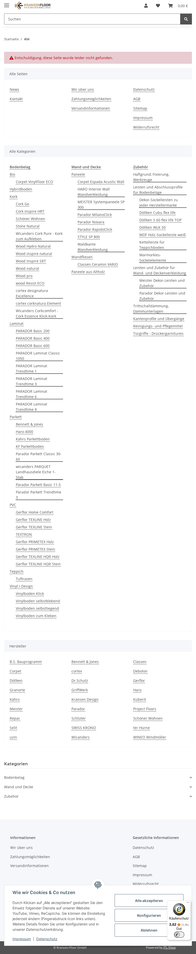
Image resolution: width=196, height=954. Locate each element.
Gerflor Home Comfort (34, 512)
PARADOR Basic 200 (33, 330)
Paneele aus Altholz (88, 271)
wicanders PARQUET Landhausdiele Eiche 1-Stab (36, 472)
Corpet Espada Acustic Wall (101, 181)
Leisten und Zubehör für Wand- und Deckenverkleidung (159, 270)
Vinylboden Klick (30, 593)
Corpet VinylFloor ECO (34, 181)
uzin (13, 737)
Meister (16, 708)
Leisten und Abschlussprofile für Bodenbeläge (158, 190)
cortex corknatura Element (38, 303)
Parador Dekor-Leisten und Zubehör (162, 296)
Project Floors (144, 708)
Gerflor (139, 680)
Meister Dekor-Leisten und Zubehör (162, 283)
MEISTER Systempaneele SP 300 (101, 204)
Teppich (16, 571)
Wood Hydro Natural (33, 246)
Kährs (15, 699)
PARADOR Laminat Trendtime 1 (31, 368)
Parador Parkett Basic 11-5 (38, 484)
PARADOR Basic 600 (33, 345)
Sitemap (140, 108)
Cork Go (22, 203)
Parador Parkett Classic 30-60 (39, 456)
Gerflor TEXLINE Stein (34, 527)
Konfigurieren (149, 915)
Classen (139, 661)
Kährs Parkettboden (33, 439)
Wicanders (80, 737)
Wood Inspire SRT (31, 261)
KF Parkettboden (30, 446)
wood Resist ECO (30, 283)
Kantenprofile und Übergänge (158, 318)
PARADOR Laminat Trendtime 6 (31, 394)
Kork (13, 196)
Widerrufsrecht (146, 127)
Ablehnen (149, 930)
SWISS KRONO (83, 727)
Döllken (16, 680)
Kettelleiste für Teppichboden (152, 245)
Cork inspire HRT (30, 211)
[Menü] (188, 903)
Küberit (139, 699)
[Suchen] (186, 19)
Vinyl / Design (21, 586)
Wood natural (27, 268)
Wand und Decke (18, 786)
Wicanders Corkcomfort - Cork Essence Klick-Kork (37, 313)
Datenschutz (46, 939)
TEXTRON (24, 534)
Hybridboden (21, 189)
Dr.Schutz (79, 680)
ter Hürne (141, 727)
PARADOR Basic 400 (33, 338)
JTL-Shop (169, 947)
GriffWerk (79, 690)
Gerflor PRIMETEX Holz (35, 541)
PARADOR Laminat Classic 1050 (38, 356)
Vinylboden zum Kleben (36, 615)
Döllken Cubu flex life (157, 212)
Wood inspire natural (34, 253)
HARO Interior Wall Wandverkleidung (94, 192)
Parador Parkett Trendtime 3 (38, 495)
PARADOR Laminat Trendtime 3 (31, 381)
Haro (137, 690)
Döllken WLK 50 (152, 227)
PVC (13, 504)
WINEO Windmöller (149, 737)
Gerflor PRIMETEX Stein (35, 549)
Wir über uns (82, 89)
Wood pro (24, 275)
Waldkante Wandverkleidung (93, 247)
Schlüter (78, 718)
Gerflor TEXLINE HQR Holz (37, 556)
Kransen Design (85, 699)
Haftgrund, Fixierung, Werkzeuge (151, 177)
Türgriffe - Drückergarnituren (158, 333)
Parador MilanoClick (95, 214)
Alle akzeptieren (149, 900)
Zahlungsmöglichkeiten (91, 98)
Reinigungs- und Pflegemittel (158, 326)
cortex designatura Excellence (32, 293)
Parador (78, 708)
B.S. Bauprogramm (26, 661)
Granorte (17, 690)
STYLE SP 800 (89, 236)
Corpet (15, 671)
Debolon (140, 671)
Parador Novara (91, 222)
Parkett (16, 416)
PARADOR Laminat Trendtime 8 (31, 407)
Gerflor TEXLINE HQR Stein (38, 564)
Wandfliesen (82, 257)
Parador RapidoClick (95, 229)
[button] (146, 6)
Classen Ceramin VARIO (98, 264)
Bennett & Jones (29, 424)
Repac (15, 718)
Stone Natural (28, 226)
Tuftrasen (24, 578)
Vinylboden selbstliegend (37, 608)
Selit (13, 727)
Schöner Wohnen (30, 218)
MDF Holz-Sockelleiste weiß (162, 234)
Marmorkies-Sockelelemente (152, 257)
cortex (76, 671)
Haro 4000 (24, 431)
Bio (12, 174)
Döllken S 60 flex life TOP (160, 220)
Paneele (78, 174)
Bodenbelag (14, 777)
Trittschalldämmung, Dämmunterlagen (151, 308)
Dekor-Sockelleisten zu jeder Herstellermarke (158, 202)
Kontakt (16, 98)
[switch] (179, 935)
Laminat (16, 323)
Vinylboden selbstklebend (38, 601)
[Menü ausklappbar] (6, 3)
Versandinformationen (90, 108)
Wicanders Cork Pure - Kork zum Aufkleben (39, 236)
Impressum (22, 939)
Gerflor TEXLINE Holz (33, 519)
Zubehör (11, 796)
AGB (136, 98)
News (14, 89)
